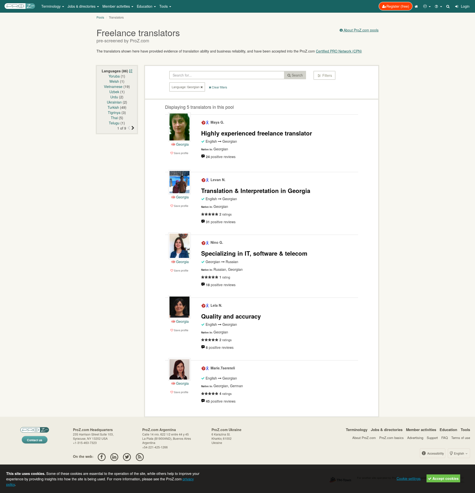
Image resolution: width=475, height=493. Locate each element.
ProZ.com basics (391, 437)
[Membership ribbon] (203, 122)
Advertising (415, 437)
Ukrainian (114, 102)
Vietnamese (113, 86)
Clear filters (219, 87)
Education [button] (145, 6)
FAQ (444, 437)
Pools (100, 17)
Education (448, 429)
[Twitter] (127, 456)
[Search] (448, 6)
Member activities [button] (116, 6)
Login (465, 6)
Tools (465, 429)
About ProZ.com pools (361, 29)
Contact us (34, 440)
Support (432, 437)
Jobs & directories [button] (82, 6)
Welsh (114, 81)
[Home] (416, 6)
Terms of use (460, 437)
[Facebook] (101, 456)
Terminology (356, 429)
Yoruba (114, 76)
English (459, 453)
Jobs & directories (387, 429)
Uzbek (114, 91)
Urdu (114, 96)
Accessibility (435, 453)
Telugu (114, 122)
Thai (114, 117)
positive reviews (221, 156)
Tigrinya (114, 112)
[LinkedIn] (114, 456)
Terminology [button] (51, 6)
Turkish (113, 107)
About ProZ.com (364, 437)
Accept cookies (445, 478)
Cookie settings (409, 478)
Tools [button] (164, 6)
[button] (427, 6)
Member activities (421, 429)
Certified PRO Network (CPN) (339, 51)
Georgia (182, 144)
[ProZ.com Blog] (139, 456)
